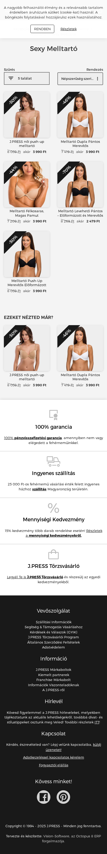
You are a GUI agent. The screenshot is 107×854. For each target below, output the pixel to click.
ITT (97, 722)
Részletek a (64, 533)
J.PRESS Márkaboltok (53, 669)
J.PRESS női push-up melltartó (27, 143)
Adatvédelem (53, 647)
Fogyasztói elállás (53, 765)
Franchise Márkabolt (53, 680)
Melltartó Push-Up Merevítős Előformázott (27, 283)
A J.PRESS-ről (53, 690)
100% (33, 438)
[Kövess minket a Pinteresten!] (63, 797)
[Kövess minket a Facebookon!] (43, 797)
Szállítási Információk (53, 622)
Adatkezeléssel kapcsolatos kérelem (53, 757)
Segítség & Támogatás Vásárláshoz (54, 627)
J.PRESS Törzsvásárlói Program (53, 637)
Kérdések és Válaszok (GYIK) (53, 632)
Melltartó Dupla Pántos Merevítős (80, 143)
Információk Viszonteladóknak (53, 685)
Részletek (69, 29)
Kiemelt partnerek (53, 675)
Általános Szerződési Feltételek (53, 642)
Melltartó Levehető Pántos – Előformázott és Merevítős (80, 213)
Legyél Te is (35, 577)
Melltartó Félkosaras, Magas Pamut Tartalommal (27, 215)
